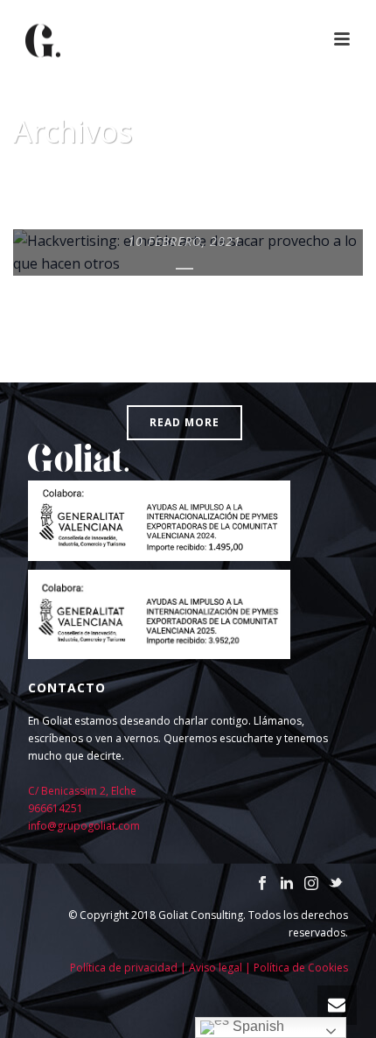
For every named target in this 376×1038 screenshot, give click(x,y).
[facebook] (262, 884)
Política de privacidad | (129, 967)
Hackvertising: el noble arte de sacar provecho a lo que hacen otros (185, 331)
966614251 (55, 808)
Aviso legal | (221, 967)
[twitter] (336, 884)
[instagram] (311, 884)
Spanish (256, 1026)
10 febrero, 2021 (184, 241)
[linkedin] (287, 884)
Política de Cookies (301, 967)
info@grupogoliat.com (84, 825)
